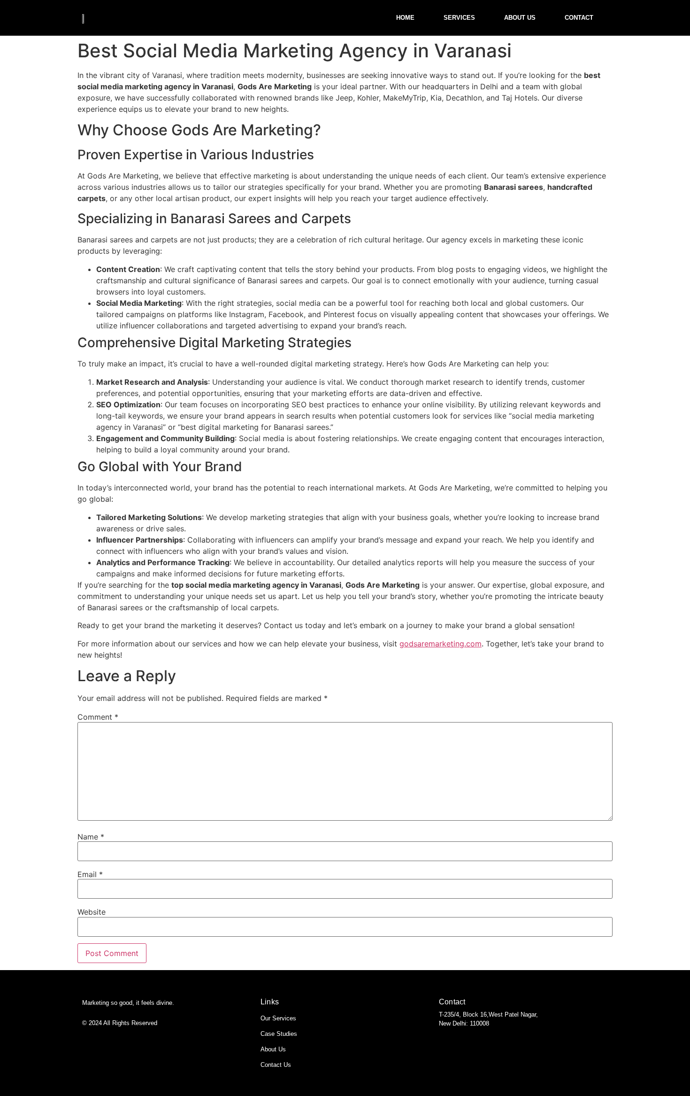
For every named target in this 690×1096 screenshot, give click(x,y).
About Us (520, 17)
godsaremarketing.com (440, 643)
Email (90, 874)
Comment (97, 717)
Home (405, 17)
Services (459, 17)
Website (91, 912)
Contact (579, 17)
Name (90, 836)
